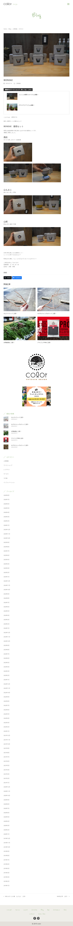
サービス (6, 474)
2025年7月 (6, 551)
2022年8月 (6, 701)
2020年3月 (6, 825)
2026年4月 (6, 512)
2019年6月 (6, 864)
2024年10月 (7, 589)
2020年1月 (6, 834)
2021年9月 (6, 748)
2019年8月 (6, 855)
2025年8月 (6, 547)
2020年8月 (6, 804)
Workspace (56, 910)
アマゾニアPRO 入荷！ (44, 342)
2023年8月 (6, 649)
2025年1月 (6, 577)
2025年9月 (6, 542)
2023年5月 (6, 662)
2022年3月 (6, 722)
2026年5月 (6, 508)
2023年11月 (7, 637)
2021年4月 (6, 770)
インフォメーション (9, 482)
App (48, 910)
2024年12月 (7, 581)
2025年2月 (6, 572)
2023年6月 (6, 658)
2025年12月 (7, 529)
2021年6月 (6, 761)
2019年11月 (7, 842)
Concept (9, 910)
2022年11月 (7, 688)
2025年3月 (6, 568)
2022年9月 (6, 697)
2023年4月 (6, 667)
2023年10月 (7, 641)
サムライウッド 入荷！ (10, 313)
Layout (26, 910)
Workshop (34, 910)
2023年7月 (6, 654)
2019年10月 (7, 847)
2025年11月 (7, 534)
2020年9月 (6, 800)
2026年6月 (6, 504)
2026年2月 (6, 521)
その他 (5, 478)
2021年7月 (6, 757)
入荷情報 (18, 83)
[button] (68, 4)
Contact (31, 914)
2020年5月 (6, 817)
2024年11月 (7, 585)
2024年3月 (6, 619)
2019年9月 (6, 851)
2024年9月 (6, 594)
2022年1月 (6, 731)
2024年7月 (6, 602)
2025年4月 (6, 564)
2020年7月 (6, 808)
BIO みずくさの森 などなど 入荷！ (15, 896)
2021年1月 (6, 782)
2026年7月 (6, 499)
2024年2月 (6, 624)
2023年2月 (6, 675)
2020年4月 (6, 821)
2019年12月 (7, 838)
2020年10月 (7, 795)
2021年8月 (6, 752)
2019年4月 (6, 873)
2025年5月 (6, 559)
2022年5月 (6, 714)
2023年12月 (7, 632)
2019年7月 (6, 860)
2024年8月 (6, 598)
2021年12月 (7, 735)
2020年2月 (6, 830)
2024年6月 (6, 607)
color (39, 924)
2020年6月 (6, 812)
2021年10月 (7, 744)
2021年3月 (6, 774)
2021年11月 (7, 740)
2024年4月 (6, 615)
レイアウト (7, 469)
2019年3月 (6, 877)
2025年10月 (7, 538)
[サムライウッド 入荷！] (20, 299)
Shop (65, 910)
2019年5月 (6, 868)
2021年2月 (6, 778)
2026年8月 (6, 495)
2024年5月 (6, 611)
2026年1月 (6, 525)
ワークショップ (8, 465)
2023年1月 (6, 679)
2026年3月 (6, 517)
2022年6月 (6, 710)
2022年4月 (6, 718)
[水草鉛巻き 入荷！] (20, 328)
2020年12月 (7, 787)
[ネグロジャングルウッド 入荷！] (53, 299)
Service (17, 910)
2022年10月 (7, 692)
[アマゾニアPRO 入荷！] (53, 328)
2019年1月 (6, 885)
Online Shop (41, 914)
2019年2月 (6, 881)
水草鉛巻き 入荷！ (9, 342)
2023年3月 (6, 671)
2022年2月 (6, 727)
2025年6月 (6, 555)
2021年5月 (6, 765)
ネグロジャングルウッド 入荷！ (46, 313)
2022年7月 (6, 705)
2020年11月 (7, 791)
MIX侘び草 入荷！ (62, 896)
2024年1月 (6, 628)
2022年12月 (7, 684)
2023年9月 (6, 645)
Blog (42, 910)
